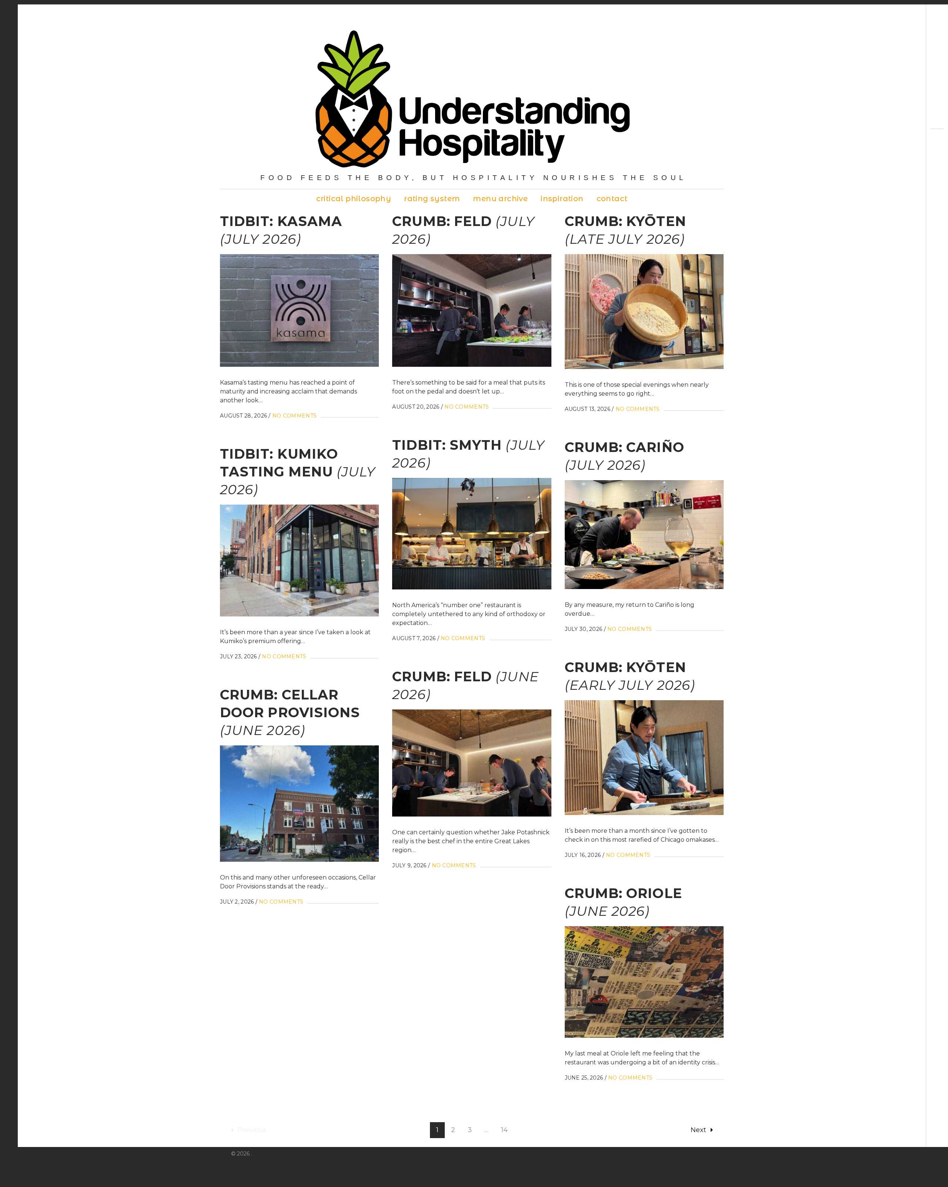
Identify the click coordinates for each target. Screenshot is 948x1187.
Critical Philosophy (353, 198)
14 (504, 1130)
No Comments (294, 415)
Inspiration (562, 198)
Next (698, 1130)
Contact (612, 198)
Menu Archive (500, 198)
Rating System (432, 198)
